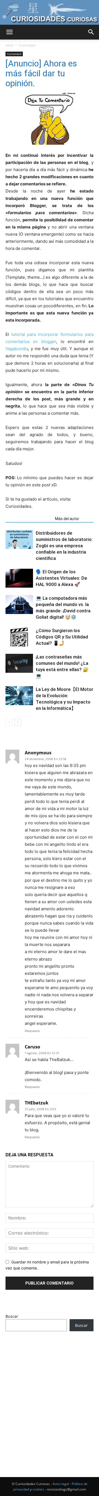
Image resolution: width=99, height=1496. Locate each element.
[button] (9, 32)
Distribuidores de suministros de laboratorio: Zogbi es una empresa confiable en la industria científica (64, 545)
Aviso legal (61, 1483)
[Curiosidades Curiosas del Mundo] (49, 12)
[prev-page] (9, 722)
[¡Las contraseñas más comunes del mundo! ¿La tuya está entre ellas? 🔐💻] (19, 663)
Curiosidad (27, 45)
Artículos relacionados (28, 519)
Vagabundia (17, 348)
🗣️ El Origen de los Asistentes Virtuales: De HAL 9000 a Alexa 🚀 (61, 578)
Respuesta (32, 1031)
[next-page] (17, 722)
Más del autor (67, 519)
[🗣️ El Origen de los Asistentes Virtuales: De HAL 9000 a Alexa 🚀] (19, 578)
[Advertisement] (49, 1393)
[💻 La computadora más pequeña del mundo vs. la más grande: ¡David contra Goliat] (19, 604)
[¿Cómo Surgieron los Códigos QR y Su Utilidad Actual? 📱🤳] (19, 636)
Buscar (12, 1316)
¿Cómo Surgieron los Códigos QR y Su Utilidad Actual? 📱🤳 (62, 637)
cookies (38, 1489)
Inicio (9, 45)
